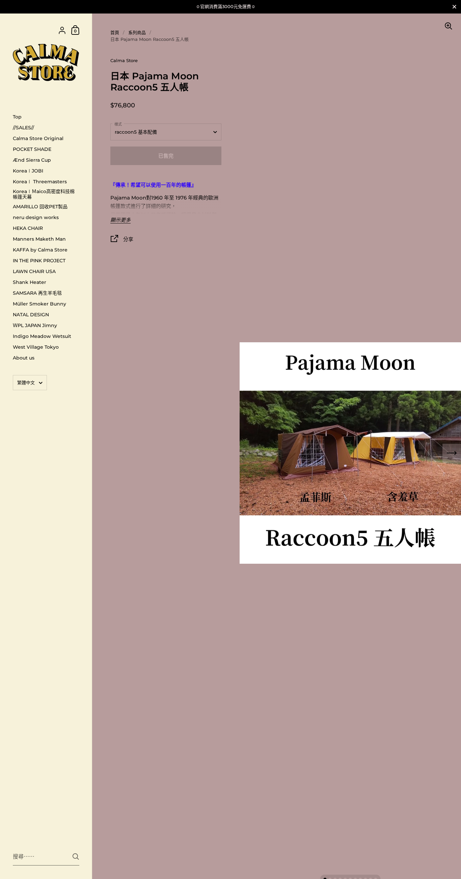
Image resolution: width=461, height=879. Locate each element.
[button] (451, 453)
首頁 (114, 32)
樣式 (118, 124)
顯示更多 (120, 220)
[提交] (75, 856)
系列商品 (137, 32)
